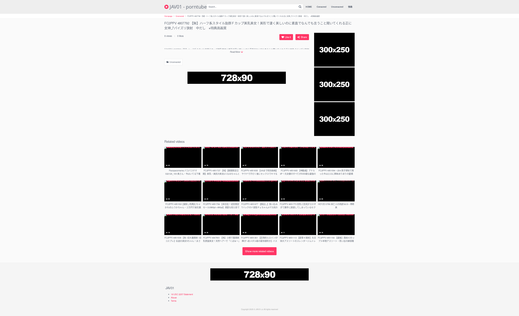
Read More (235, 51)
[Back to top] (511, 307)
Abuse (174, 297)
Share (303, 37)
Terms (173, 300)
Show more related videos (259, 251)
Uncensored (337, 6)
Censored (321, 6)
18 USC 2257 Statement (182, 294)
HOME (309, 6)
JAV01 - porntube (188, 6)
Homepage (168, 16)
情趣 (350, 6)
